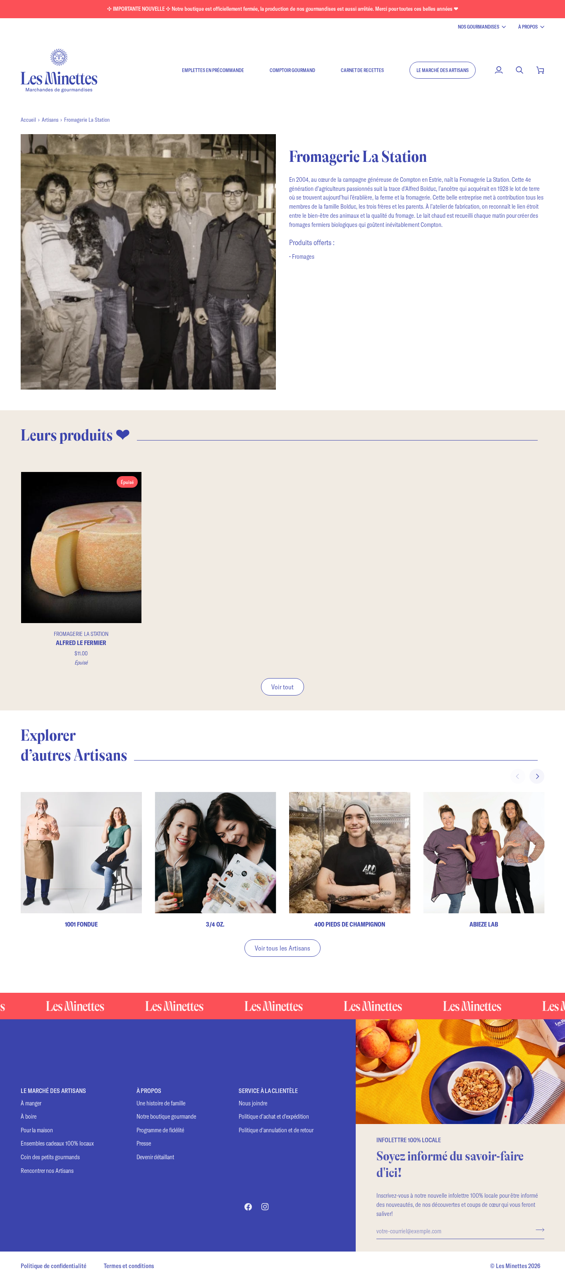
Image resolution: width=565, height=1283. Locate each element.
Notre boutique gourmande (166, 1116)
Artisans (50, 119)
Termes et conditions (129, 1265)
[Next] (536, 776)
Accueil (28, 119)
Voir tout (282, 687)
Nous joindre (253, 1103)
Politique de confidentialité (53, 1265)
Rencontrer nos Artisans (47, 1170)
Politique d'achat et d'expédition (274, 1116)
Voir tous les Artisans (282, 948)
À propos (528, 26)
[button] (442, 70)
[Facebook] (248, 1207)
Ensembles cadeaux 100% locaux (57, 1143)
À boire (28, 1116)
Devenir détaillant (155, 1156)
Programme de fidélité (160, 1130)
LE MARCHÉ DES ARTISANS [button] (53, 1090)
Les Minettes (511, 1265)
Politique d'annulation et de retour (276, 1130)
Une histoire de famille (160, 1103)
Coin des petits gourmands (50, 1156)
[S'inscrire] (537, 1229)
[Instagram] (265, 1207)
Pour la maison (37, 1130)
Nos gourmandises (478, 26)
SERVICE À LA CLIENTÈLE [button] (268, 1090)
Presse (143, 1143)
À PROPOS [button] (148, 1090)
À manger (31, 1103)
